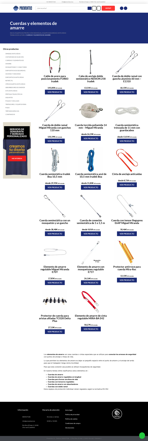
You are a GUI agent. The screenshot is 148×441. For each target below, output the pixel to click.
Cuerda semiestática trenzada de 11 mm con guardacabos (127, 127)
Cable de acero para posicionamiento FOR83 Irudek (54, 79)
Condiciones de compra (72, 423)
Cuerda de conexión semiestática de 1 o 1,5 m (91, 221)
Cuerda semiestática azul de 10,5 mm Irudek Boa (90, 175)
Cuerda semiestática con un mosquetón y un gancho (54, 221)
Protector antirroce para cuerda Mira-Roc (127, 268)
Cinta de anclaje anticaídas (127, 173)
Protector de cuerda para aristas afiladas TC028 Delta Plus (55, 318)
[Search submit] (90, 8)
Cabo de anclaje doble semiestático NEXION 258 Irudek (91, 79)
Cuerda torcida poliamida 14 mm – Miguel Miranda (91, 126)
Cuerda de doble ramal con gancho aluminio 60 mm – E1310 (127, 79)
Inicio (12, 33)
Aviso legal (68, 410)
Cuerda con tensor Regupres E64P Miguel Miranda (127, 221)
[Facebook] (121, 8)
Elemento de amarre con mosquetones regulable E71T (90, 269)
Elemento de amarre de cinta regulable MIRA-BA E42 (91, 317)
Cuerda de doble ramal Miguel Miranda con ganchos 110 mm (55, 127)
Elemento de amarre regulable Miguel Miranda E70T (54, 269)
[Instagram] (125, 8)
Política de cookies (71, 419)
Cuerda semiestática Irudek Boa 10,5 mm (54, 175)
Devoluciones (69, 428)
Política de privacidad (72, 414)
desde (90, 134)
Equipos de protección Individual (29, 33)
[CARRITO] (99, 8)
